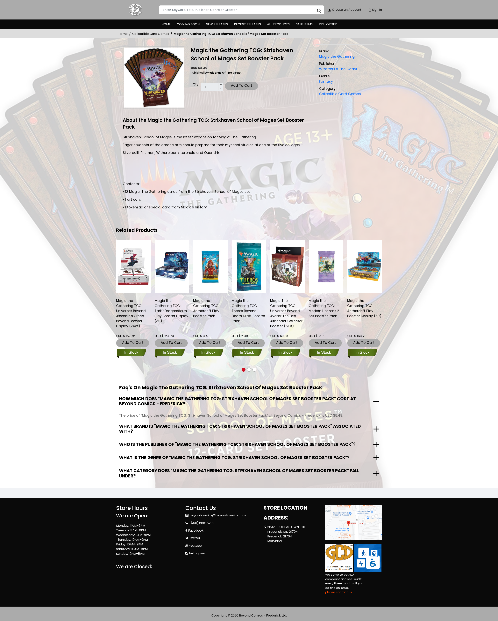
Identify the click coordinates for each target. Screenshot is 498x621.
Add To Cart (241, 85)
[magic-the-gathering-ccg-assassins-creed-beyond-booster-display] (133, 266)
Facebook (195, 530)
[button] (243, 370)
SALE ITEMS (304, 24)
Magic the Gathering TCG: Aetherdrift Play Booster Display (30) (364, 308)
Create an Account (346, 9)
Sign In (376, 9)
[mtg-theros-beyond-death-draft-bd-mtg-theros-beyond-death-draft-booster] (249, 266)
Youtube (195, 545)
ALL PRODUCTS (278, 24)
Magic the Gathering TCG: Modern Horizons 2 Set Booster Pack (324, 308)
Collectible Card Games (150, 34)
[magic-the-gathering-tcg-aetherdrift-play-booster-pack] (210, 266)
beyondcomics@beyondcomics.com (217, 515)
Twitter (194, 538)
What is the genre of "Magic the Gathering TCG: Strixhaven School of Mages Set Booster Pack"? (234, 458)
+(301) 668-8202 (201, 523)
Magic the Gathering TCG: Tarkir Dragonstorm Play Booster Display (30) (171, 310)
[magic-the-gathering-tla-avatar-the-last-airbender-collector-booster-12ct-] (287, 266)
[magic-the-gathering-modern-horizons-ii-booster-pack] (326, 266)
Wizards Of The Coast (338, 68)
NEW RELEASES (217, 24)
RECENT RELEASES (247, 24)
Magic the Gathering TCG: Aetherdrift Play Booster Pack (206, 308)
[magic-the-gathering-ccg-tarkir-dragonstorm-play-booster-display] (172, 266)
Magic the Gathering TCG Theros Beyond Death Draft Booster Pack (248, 310)
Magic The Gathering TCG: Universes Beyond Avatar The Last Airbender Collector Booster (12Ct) (286, 313)
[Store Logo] (135, 10)
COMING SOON (188, 24)
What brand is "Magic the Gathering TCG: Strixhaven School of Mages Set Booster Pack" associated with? (240, 428)
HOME (166, 24)
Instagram (197, 553)
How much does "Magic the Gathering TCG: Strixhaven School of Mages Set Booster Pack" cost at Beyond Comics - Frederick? (237, 401)
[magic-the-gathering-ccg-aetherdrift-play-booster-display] (364, 266)
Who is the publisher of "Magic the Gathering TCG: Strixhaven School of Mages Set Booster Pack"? (237, 444)
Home (123, 34)
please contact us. (338, 592)
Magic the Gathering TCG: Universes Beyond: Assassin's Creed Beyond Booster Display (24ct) (131, 313)
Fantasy (326, 81)
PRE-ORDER (328, 24)
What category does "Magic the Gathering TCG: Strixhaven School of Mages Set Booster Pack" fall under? (239, 473)
